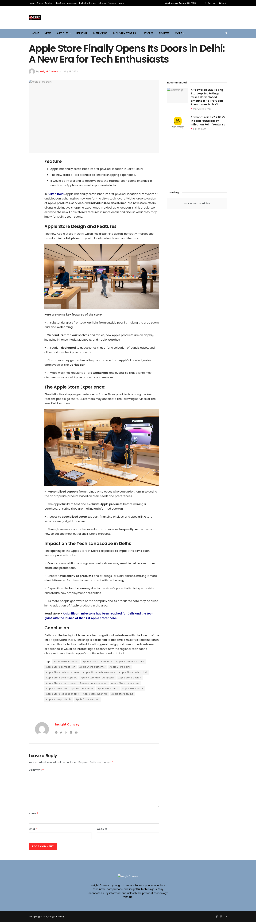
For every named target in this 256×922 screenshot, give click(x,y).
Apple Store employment (61, 683)
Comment (36, 769)
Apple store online (122, 693)
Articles (48, 3)
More (121, 3)
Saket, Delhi (56, 194)
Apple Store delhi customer (62, 672)
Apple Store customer (92, 666)
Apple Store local (132, 688)
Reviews (112, 3)
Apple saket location (66, 661)
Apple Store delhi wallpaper (97, 677)
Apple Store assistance (130, 661)
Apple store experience (93, 683)
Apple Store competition (60, 666)
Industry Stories (87, 3)
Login (224, 3)
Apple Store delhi (120, 666)
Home (32, 3)
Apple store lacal (108, 688)
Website (102, 829)
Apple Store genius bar (125, 683)
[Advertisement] (197, 160)
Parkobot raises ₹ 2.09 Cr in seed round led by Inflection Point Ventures (208, 120)
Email (33, 829)
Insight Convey (49, 71)
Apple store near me (95, 693)
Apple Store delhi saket (133, 672)
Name (33, 813)
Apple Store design (129, 677)
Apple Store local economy (62, 693)
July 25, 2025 (199, 129)
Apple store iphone (82, 688)
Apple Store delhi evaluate (99, 672)
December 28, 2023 (202, 109)
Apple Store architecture (97, 661)
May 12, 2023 (71, 71)
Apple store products (59, 699)
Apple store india (56, 688)
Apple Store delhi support (61, 677)
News (40, 3)
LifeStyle (60, 3)
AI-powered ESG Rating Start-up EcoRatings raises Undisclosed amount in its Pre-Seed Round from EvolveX (207, 97)
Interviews (72, 3)
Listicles (102, 3)
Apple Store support (87, 699)
